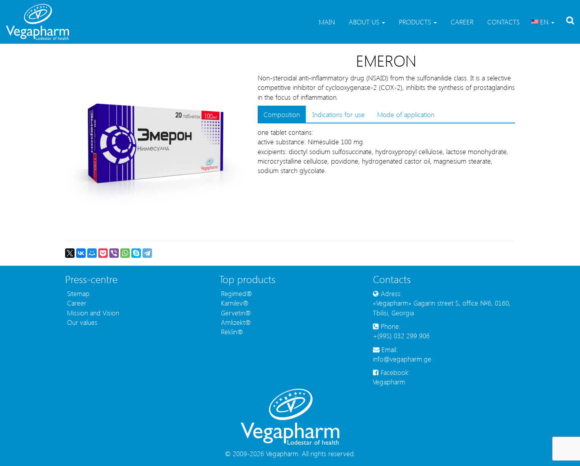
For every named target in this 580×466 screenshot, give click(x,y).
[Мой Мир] (92, 253)
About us (364, 21)
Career (461, 21)
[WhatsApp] (125, 253)
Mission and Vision (92, 312)
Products (415, 21)
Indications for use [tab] (338, 114)
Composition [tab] (282, 114)
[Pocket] (103, 253)
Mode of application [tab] (405, 114)
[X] (70, 253)
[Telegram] (147, 253)
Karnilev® (234, 302)
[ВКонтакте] (81, 253)
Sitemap (77, 293)
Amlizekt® (235, 322)
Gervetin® (235, 312)
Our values (81, 322)
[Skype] (136, 253)
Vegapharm (389, 381)
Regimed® (235, 293)
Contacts (502, 21)
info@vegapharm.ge (402, 358)
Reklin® (231, 331)
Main (326, 21)
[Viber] (114, 253)
